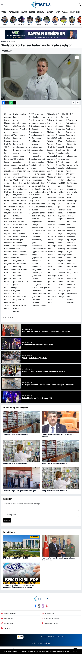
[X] (39, 606)
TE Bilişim (46, 643)
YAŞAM (65, 12)
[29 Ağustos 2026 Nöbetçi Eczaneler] (21, 451)
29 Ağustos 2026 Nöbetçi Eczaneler (15, 463)
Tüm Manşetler (9, 623)
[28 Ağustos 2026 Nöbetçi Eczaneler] (60, 451)
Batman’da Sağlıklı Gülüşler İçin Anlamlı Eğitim (19, 491)
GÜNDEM (40, 12)
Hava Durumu (49, 613)
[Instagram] (42, 606)
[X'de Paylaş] (7, 102)
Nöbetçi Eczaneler (10, 613)
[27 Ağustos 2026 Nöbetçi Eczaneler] (60, 478)
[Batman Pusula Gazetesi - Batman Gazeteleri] (41, 4)
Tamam (75, 651)
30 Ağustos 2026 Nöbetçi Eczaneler (15, 434)
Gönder (7, 520)
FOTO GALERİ (14, 12)
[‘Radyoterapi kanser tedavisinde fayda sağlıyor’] (41, 77)
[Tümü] (78, 532)
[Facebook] (35, 606)
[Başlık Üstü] (41, 34)
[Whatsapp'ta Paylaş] (11, 102)
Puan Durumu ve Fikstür (52, 618)
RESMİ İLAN (75, 12)
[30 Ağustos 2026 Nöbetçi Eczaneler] (21, 422)
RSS (21, 637)
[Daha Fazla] (14, 102)
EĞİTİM (32, 12)
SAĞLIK (13, 41)
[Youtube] (46, 606)
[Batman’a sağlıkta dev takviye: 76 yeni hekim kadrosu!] (60, 422)
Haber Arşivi (8, 628)
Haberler (4, 41)
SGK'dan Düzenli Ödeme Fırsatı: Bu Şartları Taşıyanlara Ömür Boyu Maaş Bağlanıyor (18, 586)
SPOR (58, 12)
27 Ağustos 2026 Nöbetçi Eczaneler (54, 491)
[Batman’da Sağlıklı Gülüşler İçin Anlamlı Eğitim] (21, 478)
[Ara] (80, 5)
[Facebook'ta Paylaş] (3, 102)
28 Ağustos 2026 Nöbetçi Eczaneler (54, 463)
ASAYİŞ (24, 12)
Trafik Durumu (8, 618)
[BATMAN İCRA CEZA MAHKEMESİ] (21, 546)
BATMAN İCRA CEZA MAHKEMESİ (15, 558)
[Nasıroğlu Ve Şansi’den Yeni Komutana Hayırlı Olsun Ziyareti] (60, 546)
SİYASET (50, 12)
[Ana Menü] (2, 5)
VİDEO (4, 12)
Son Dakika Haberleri (51, 623)
